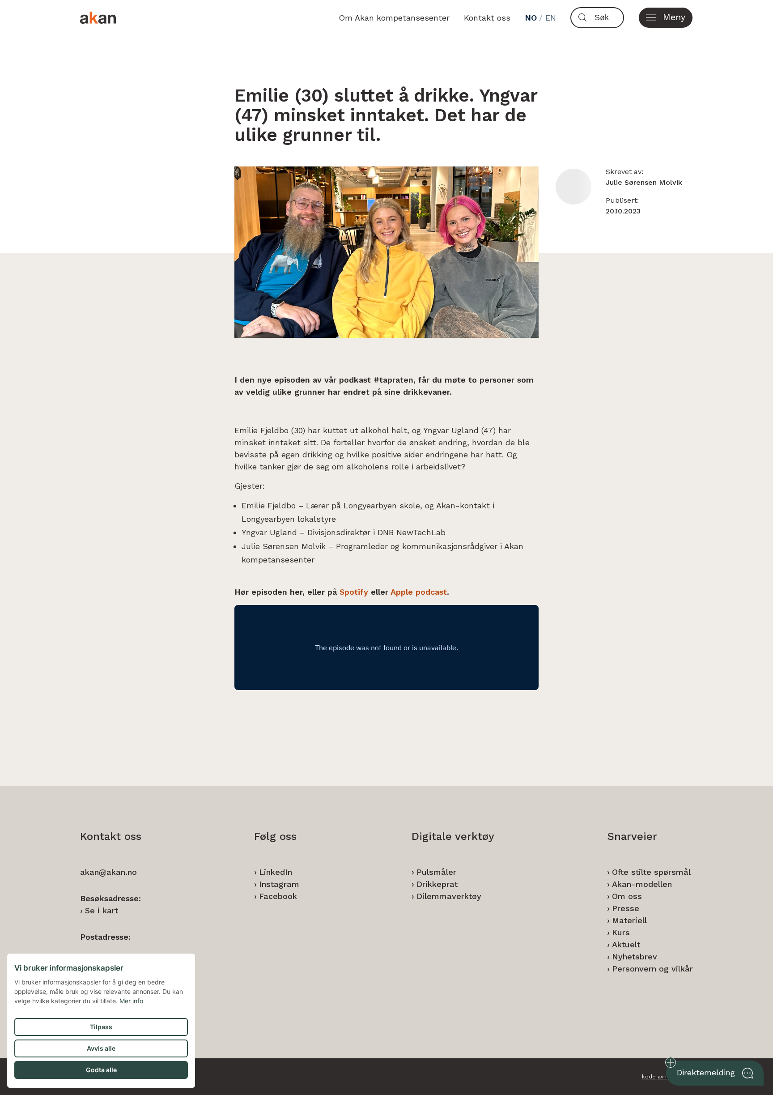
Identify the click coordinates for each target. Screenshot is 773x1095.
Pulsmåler (436, 872)
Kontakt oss (487, 17)
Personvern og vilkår (652, 968)
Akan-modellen (642, 884)
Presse (625, 908)
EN (550, 17)
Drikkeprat (437, 884)
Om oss (627, 896)
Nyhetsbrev (634, 956)
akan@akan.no (108, 872)
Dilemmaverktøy (448, 896)
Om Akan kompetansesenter (394, 17)
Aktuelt (626, 944)
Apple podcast (419, 591)
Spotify (354, 591)
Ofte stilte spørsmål (651, 872)
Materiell (629, 920)
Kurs (621, 932)
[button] (665, 17)
